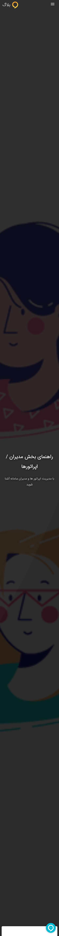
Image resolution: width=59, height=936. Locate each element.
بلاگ (7, 5)
